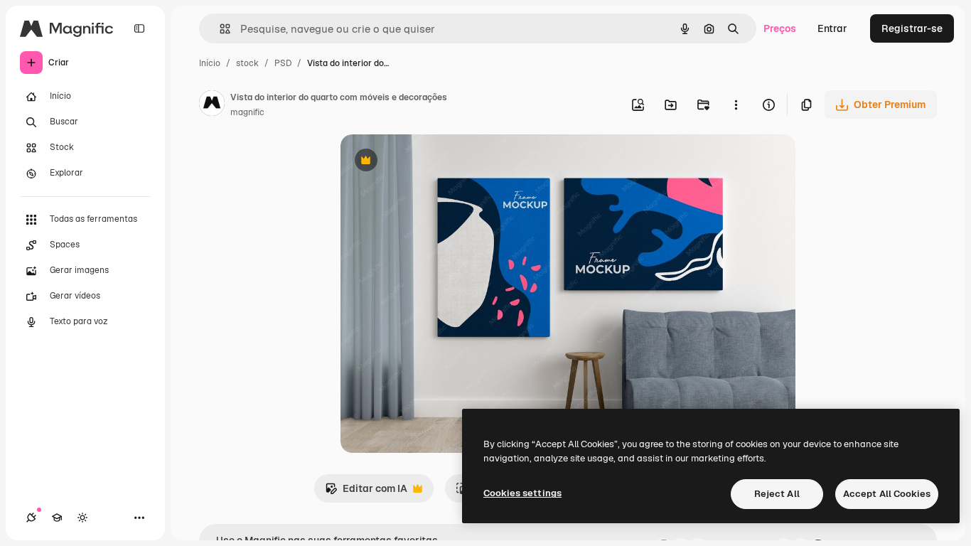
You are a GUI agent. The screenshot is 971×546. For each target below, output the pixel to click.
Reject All (777, 494)
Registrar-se (912, 28)
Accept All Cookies (886, 494)
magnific (247, 112)
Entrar (832, 28)
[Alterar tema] (82, 517)
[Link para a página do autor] (212, 105)
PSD (282, 63)
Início (209, 63)
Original (431, 161)
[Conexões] (31, 517)
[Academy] (56, 517)
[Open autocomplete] (219, 28)
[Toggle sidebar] (139, 28)
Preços (779, 28)
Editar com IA (366, 492)
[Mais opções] (735, 104)
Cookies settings (522, 493)
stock (247, 63)
